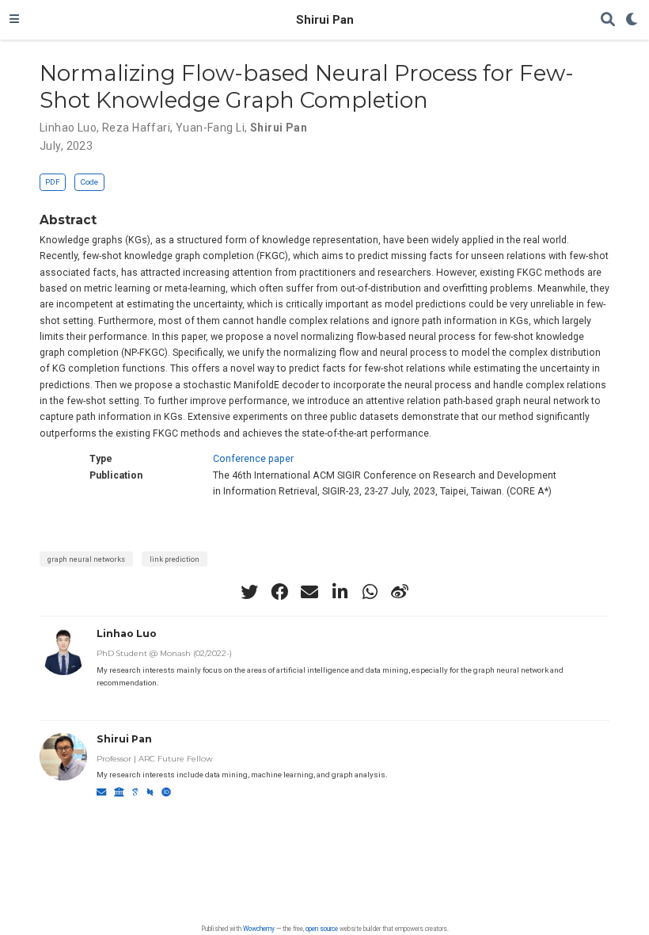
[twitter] (249, 592)
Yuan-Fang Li (210, 127)
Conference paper (253, 458)
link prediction (174, 559)
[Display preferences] (632, 20)
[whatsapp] (369, 592)
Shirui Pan (325, 20)
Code (89, 181)
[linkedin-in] (339, 592)
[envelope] (309, 592)
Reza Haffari (136, 127)
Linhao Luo (68, 127)
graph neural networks (86, 559)
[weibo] (400, 592)
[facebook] (279, 592)
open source (322, 929)
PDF (52, 181)
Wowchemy (259, 929)
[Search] (608, 20)
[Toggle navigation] (14, 20)
